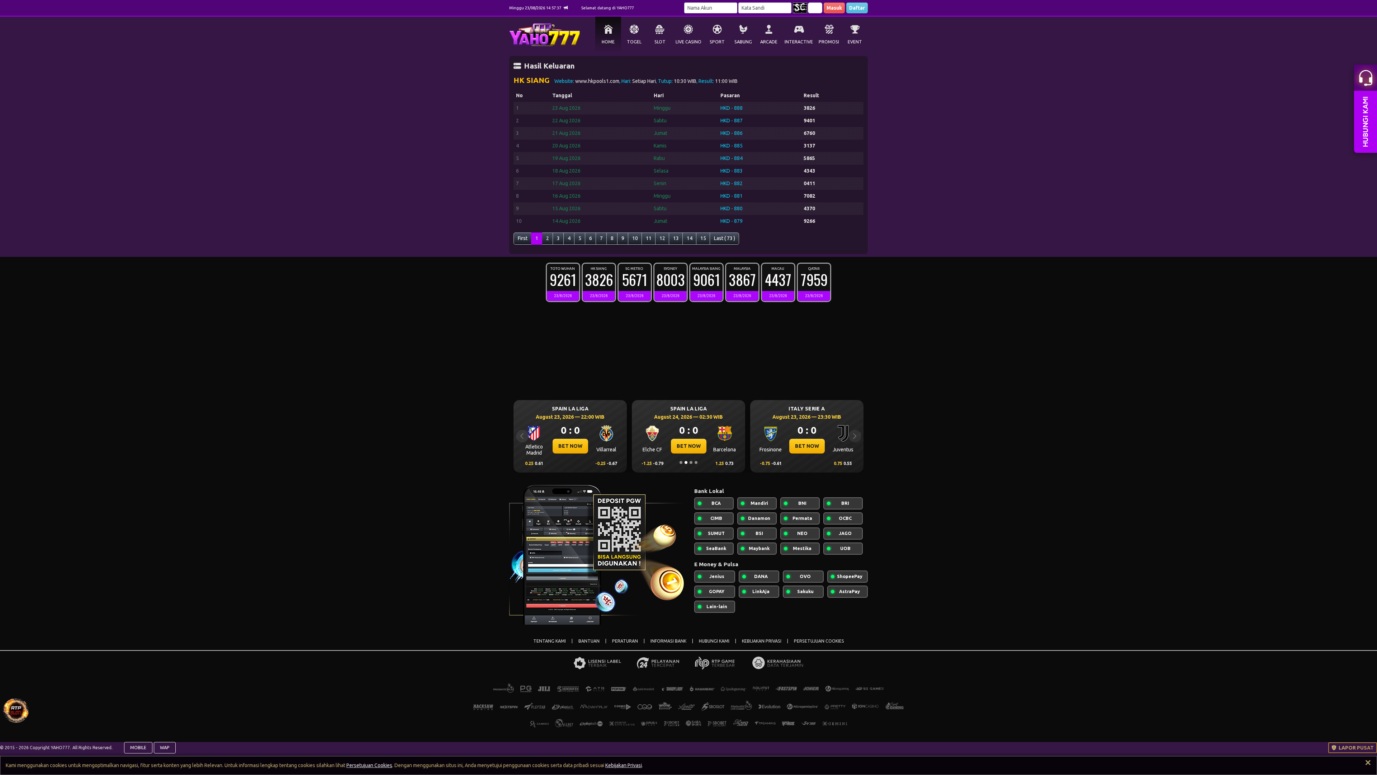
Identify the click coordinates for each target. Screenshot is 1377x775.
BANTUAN (589, 641)
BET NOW (570, 446)
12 (662, 238)
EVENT (855, 41)
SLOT (660, 41)
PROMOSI (829, 41)
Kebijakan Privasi (623, 765)
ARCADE (768, 41)
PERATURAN (625, 641)
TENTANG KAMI (549, 641)
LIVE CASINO (688, 41)
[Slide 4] (696, 462)
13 (676, 238)
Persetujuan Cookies (369, 765)
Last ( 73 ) (724, 238)
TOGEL (634, 41)
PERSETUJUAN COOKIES (819, 641)
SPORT (717, 41)
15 (703, 238)
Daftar (857, 8)
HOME (608, 41)
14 (689, 238)
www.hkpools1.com (597, 81)
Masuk (834, 8)
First (522, 238)
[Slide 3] (691, 462)
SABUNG (743, 41)
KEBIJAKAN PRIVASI (761, 641)
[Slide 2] (686, 462)
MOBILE (138, 747)
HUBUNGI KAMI (714, 641)
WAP (165, 747)
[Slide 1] (681, 462)
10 (635, 238)
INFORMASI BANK (668, 641)
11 (649, 238)
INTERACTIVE (799, 41)
